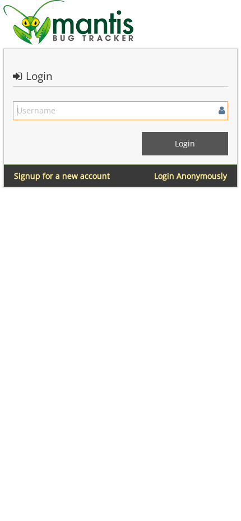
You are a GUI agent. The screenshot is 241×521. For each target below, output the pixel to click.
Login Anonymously (190, 175)
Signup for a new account (62, 175)
